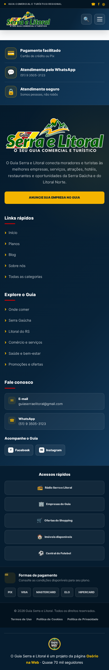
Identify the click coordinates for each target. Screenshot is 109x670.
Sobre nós (17, 266)
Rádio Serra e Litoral (54, 487)
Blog (12, 254)
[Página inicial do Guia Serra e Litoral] (28, 19)
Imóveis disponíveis (54, 536)
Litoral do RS (19, 331)
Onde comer (19, 309)
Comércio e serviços (25, 342)
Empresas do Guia (54, 504)
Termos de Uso (21, 619)
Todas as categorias (25, 276)
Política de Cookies (50, 619)
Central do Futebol (54, 553)
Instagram (51, 450)
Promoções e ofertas (26, 364)
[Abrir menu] (99, 19)
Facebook (20, 450)
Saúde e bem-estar (25, 353)
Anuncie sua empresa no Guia (54, 197)
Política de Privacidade (82, 619)
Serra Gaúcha (20, 320)
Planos (14, 244)
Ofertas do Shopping (54, 520)
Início (13, 232)
